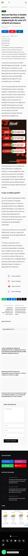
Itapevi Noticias (6, 321)
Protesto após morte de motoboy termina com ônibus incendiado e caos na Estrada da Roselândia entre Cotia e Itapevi (14, 395)
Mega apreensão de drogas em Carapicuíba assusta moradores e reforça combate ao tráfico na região (14, 373)
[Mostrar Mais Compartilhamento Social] (24, 31)
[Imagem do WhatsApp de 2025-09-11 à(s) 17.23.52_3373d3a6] (14, 163)
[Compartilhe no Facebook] (5, 31)
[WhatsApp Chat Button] (4, 552)
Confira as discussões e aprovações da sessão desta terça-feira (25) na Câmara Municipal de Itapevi (20, 311)
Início (10, 7)
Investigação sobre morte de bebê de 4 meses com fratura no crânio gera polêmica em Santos (17, 490)
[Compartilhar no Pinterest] (12, 31)
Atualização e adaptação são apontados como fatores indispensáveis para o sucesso (7, 311)
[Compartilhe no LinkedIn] (19, 31)
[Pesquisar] (25, 2)
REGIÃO (3, 11)
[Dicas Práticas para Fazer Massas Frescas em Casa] (4, 497)
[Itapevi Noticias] (14, 2)
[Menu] (3, 2)
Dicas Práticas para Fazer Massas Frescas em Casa (17, 499)
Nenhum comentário (17, 26)
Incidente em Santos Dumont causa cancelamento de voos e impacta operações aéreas (17, 481)
